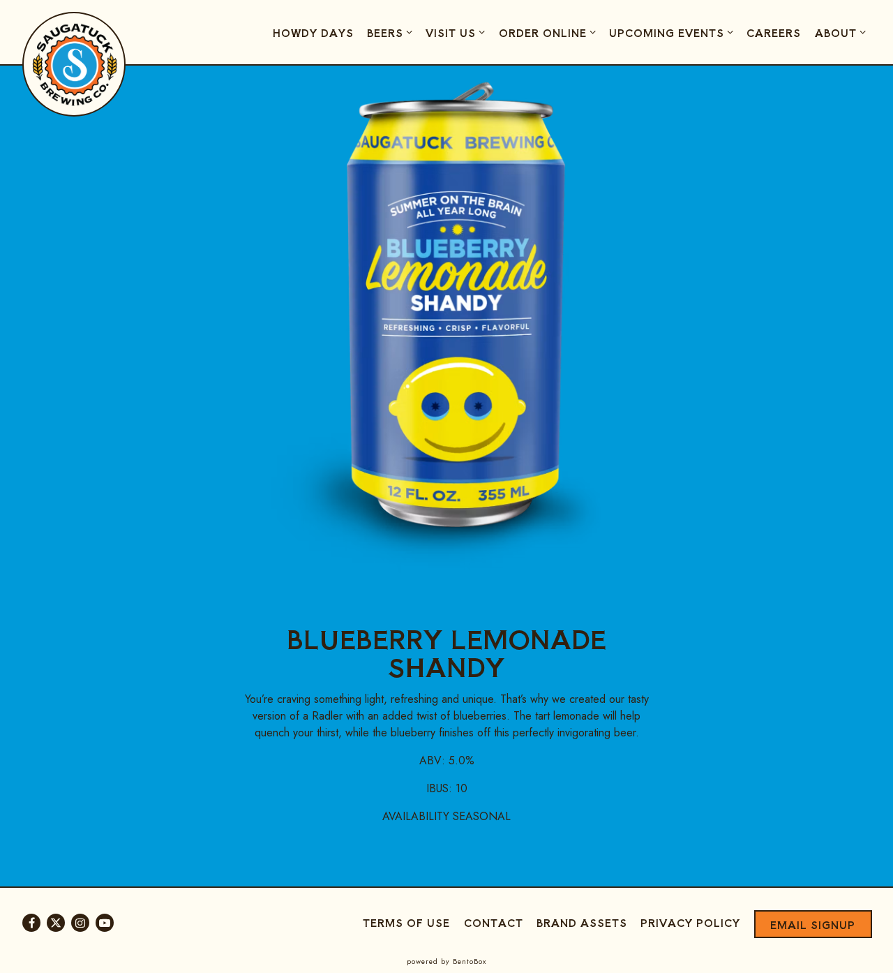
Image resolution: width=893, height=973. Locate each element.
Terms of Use (406, 922)
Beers (391, 32)
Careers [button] (773, 32)
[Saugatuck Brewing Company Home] (74, 63)
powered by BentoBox (446, 961)
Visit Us (457, 32)
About (842, 32)
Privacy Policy (690, 922)
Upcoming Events (673, 32)
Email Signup (812, 924)
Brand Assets (581, 922)
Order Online (549, 32)
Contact (493, 922)
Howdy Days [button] (313, 32)
